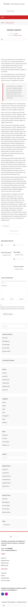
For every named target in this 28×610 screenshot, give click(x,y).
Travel (3, 412)
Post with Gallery (6, 344)
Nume (3, 299)
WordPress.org (5, 445)
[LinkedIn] (19, 234)
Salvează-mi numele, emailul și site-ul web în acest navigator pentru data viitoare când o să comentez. (12, 307)
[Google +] (16, 234)
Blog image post (5, 341)
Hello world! (4, 337)
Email (12, 299)
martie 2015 (4, 376)
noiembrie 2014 (5, 383)
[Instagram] (6, 594)
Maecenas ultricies (6, 252)
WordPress (4, 422)
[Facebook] (8, 234)
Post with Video (5, 348)
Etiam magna (17, 252)
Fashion (4, 405)
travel (7, 226)
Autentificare (5, 435)
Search (20, 11)
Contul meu (15, 7)
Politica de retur (5, 563)
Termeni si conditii (5, 580)
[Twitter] (11, 234)
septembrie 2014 (5, 386)
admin (16, 33)
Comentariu (4, 285)
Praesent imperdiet (19, 266)
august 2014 (5, 389)
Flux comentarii (5, 441)
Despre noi (3, 558)
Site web (21, 299)
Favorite (18, 7)
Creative (4, 402)
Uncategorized (5, 415)
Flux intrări (4, 438)
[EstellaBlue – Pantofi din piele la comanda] (14, 3)
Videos (3, 419)
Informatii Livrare (5, 560)
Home (2, 22)
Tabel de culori (4, 565)
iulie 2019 (4, 373)
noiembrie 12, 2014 (17, 35)
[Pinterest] (14, 234)
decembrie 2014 (5, 379)
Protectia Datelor (5, 578)
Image (3, 409)
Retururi (3, 575)
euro (5, 226)
